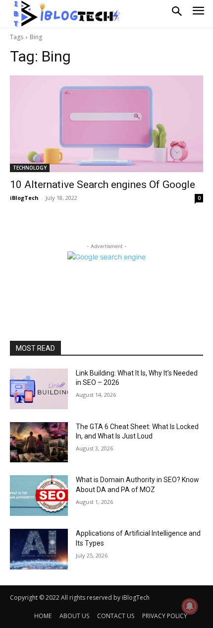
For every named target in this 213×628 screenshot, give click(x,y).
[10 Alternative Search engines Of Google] (106, 123)
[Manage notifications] (190, 606)
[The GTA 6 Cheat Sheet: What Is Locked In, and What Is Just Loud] (39, 442)
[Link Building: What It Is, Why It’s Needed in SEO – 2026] (39, 389)
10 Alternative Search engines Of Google (102, 184)
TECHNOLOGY (30, 167)
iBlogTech (24, 197)
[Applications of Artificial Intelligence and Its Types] (39, 549)
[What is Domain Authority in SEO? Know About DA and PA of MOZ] (39, 495)
